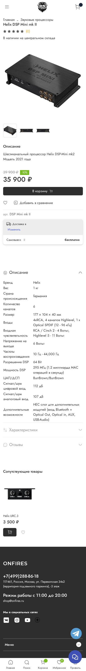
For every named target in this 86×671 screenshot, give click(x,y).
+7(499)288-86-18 (21, 576)
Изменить (14, 229)
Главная (9, 19)
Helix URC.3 (10, 516)
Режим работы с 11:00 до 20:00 (35, 595)
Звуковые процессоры (36, 19)
